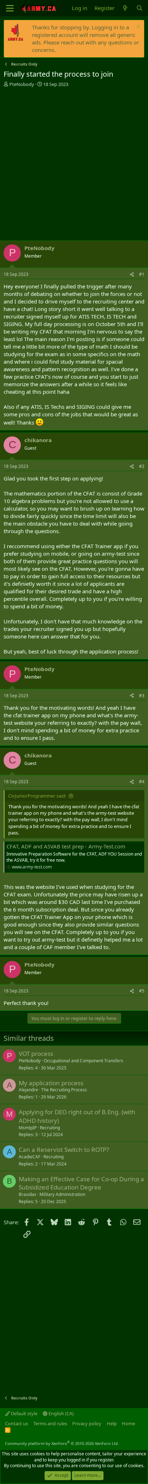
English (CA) (60, 1413)
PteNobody (21, 84)
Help (112, 1423)
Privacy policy (86, 1423)
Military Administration (62, 1194)
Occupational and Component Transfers (83, 1061)
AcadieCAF (29, 1157)
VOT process (36, 1053)
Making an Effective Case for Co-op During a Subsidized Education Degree (81, 1183)
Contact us (16, 1423)
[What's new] (125, 8)
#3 (141, 696)
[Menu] (9, 8)
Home (128, 1423)
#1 (141, 274)
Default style (23, 1413)
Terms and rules (50, 1423)
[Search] (140, 8)
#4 (141, 782)
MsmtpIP (28, 1128)
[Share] (132, 275)
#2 (141, 466)
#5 (141, 991)
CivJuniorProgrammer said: (37, 796)
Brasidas (27, 1194)
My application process (51, 1083)
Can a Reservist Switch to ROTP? (64, 1149)
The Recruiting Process (64, 1090)
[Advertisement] (74, 165)
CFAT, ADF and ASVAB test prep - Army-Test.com (65, 846)
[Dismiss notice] (137, 27)
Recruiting (50, 1128)
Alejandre (28, 1090)
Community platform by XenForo (62, 1443)
